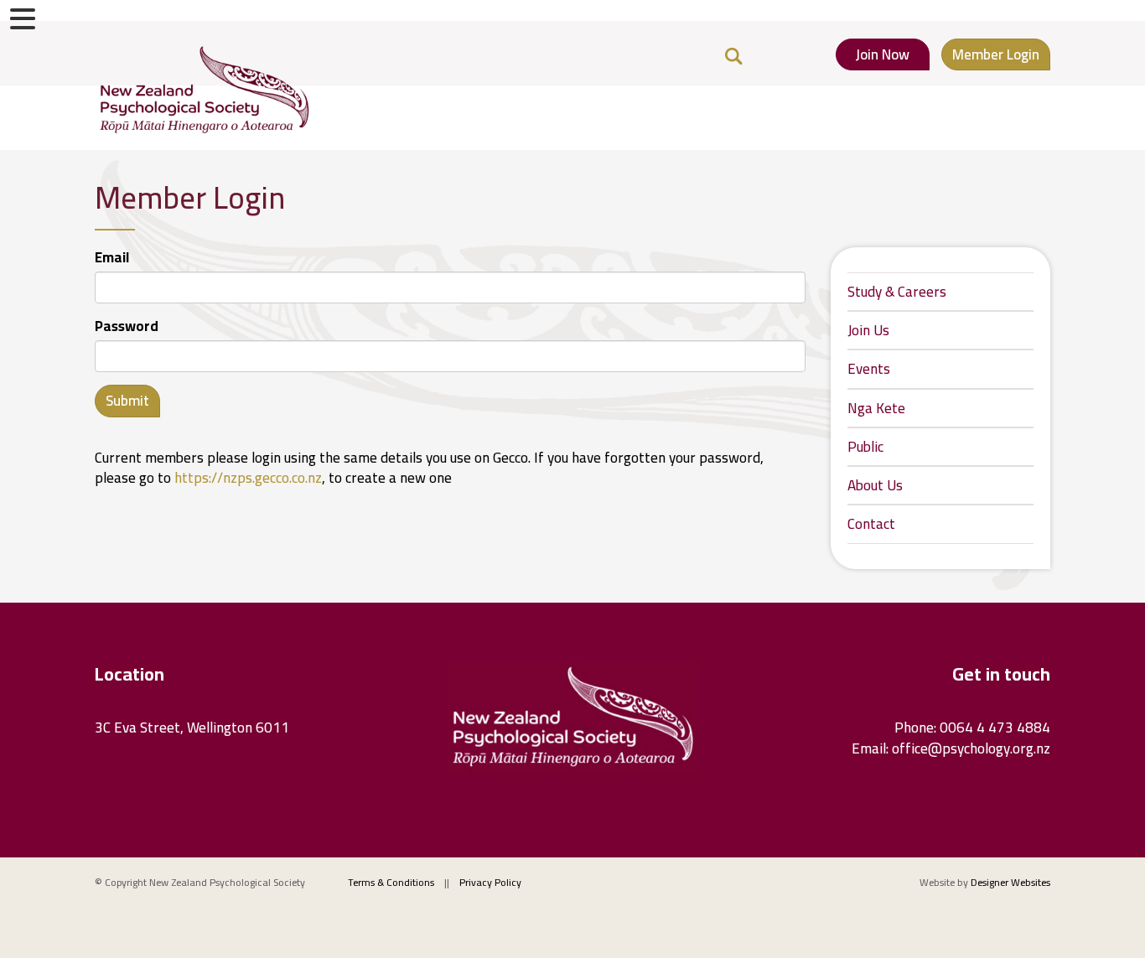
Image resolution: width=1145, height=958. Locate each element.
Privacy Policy (490, 882)
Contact (871, 523)
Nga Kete (876, 408)
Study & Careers (896, 291)
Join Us (868, 330)
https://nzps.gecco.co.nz (248, 477)
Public (865, 446)
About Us (875, 485)
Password (126, 326)
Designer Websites (1010, 882)
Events (868, 368)
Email (112, 257)
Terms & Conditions (391, 882)
